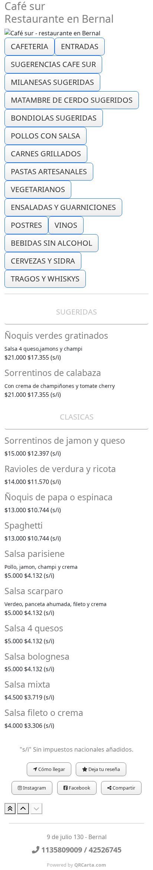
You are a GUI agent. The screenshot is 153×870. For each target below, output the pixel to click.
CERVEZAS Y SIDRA (43, 261)
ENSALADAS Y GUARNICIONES (63, 207)
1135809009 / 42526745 (80, 850)
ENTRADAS (79, 46)
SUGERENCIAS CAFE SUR (53, 64)
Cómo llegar (51, 769)
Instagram (34, 787)
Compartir (123, 787)
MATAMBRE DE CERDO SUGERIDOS (72, 100)
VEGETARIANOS (38, 189)
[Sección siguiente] (36, 808)
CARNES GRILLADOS (46, 154)
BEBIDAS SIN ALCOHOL (51, 243)
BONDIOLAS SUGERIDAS (54, 118)
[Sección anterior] (23, 808)
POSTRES (26, 225)
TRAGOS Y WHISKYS (45, 279)
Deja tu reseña (103, 769)
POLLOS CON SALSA (45, 136)
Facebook (79, 787)
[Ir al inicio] (10, 808)
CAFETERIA (29, 46)
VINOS (66, 225)
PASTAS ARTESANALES (49, 171)
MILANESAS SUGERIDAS (52, 82)
